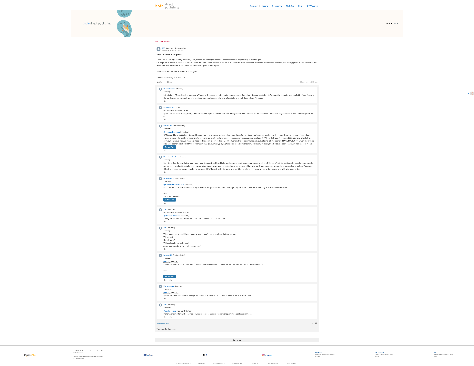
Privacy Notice (201, 363)
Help (300, 6)
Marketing (290, 6)
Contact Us (255, 363)
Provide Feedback (291, 363)
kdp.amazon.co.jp (273, 363)
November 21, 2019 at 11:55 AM (172, 50)
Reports (265, 6)
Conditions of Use (237, 363)
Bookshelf (253, 6)
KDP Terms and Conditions (182, 363)
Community (277, 6)
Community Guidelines (219, 363)
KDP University (312, 6)
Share (170, 82)
